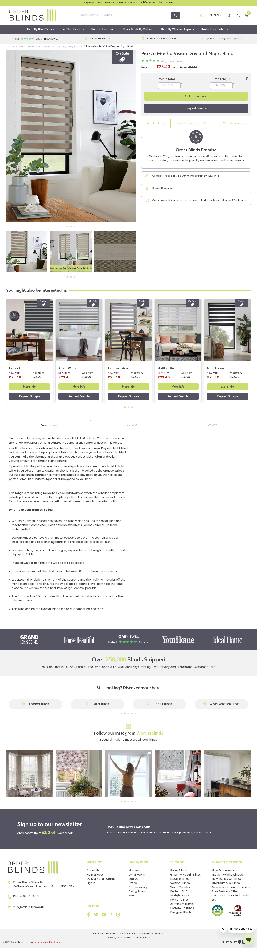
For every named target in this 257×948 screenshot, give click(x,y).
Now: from (148, 67)
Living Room (136, 874)
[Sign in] (238, 15)
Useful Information (213, 29)
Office (132, 883)
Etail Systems (56, 942)
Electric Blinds (100, 29)
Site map (159, 934)
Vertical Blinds (180, 883)
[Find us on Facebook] (89, 915)
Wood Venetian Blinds (224, 704)
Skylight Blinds (180, 895)
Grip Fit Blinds (162, 704)
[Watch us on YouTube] (104, 915)
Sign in (91, 883)
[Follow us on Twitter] (96, 915)
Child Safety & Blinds (226, 883)
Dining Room (137, 891)
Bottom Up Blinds (182, 908)
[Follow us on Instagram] (111, 915)
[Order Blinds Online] (45, 867)
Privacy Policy (146, 934)
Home (11, 46)
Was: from (180, 67)
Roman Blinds (179, 900)
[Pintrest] (118, 915)
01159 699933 (213, 15)
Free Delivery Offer (225, 891)
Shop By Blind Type (39, 29)
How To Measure (223, 870)
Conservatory (138, 887)
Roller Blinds (100, 704)
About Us (93, 870)
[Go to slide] (121, 713)
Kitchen (133, 870)
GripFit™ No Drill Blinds (185, 874)
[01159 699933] (202, 15)
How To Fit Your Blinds (226, 879)
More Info (29, 387)
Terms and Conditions (104, 934)
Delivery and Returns (101, 879)
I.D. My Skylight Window (227, 874)
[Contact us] (229, 15)
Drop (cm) (219, 79)
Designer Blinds (180, 912)
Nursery (133, 895)
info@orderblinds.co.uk (28, 907)
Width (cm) (167, 79)
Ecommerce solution (35, 942)
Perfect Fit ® (178, 891)
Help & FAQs (95, 874)
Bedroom (134, 879)
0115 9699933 (31, 896)
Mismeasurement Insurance (231, 887)
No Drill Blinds (71, 29)
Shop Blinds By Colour (137, 29)
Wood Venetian (180, 887)
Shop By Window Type (175, 29)
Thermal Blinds (38, 704)
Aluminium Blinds (181, 904)
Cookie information (127, 934)
